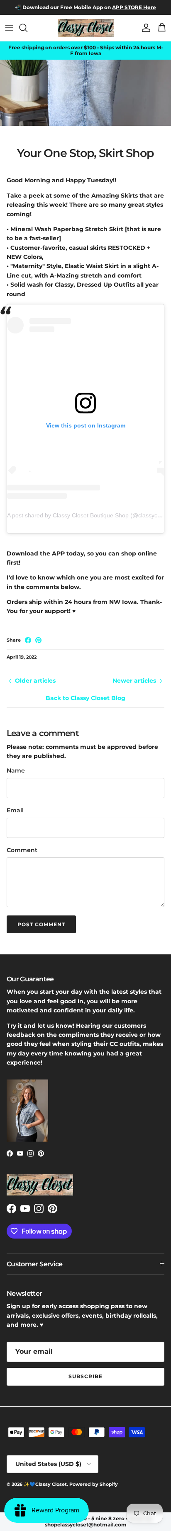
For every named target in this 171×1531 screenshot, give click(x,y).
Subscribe (85, 1376)
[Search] (27, 28)
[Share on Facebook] (28, 640)
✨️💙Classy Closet (45, 1484)
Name (16, 770)
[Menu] (9, 28)
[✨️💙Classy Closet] (86, 28)
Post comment (41, 924)
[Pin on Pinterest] (38, 640)
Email (15, 810)
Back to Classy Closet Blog (85, 698)
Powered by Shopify (93, 1484)
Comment (22, 850)
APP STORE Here (134, 7)
